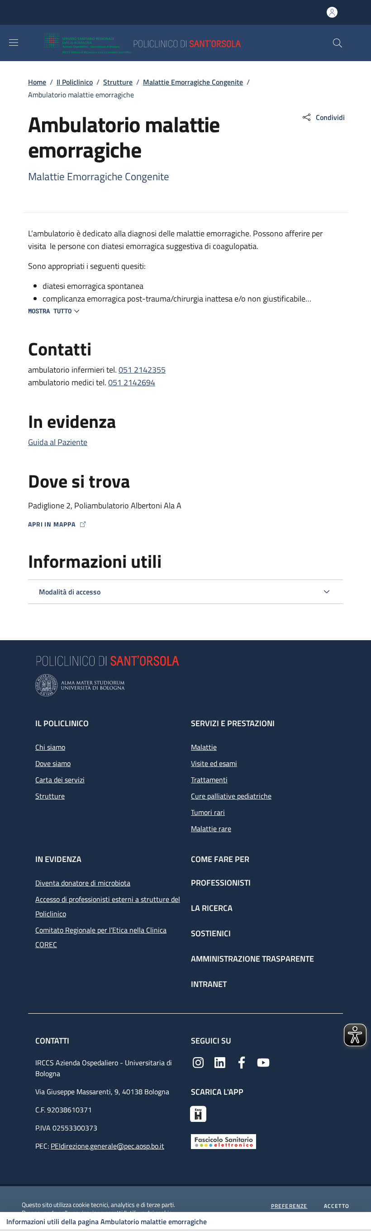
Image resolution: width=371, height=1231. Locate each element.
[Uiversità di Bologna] (185, 685)
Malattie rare (211, 828)
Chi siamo (50, 747)
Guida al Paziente (57, 442)
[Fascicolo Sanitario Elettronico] (223, 1140)
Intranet (209, 984)
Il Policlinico (75, 82)
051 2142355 (142, 370)
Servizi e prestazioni (233, 723)
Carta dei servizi (60, 779)
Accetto (336, 1206)
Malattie (204, 747)
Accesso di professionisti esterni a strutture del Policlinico (107, 906)
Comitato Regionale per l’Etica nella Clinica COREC (100, 937)
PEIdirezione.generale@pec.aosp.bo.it (107, 1145)
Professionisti (221, 883)
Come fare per (220, 859)
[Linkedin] (220, 1061)
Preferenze (289, 1206)
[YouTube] (263, 1061)
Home (37, 82)
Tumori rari (208, 812)
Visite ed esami (214, 763)
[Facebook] (241, 1061)
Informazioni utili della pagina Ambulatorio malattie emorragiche (106, 1221)
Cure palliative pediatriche (231, 795)
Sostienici (211, 933)
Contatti (53, 1041)
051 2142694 (131, 382)
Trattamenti (209, 779)
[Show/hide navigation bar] (13, 42)
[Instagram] (198, 1061)
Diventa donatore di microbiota (82, 882)
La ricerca (212, 908)
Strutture (118, 82)
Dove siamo (53, 763)
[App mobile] (198, 1112)
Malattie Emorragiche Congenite (193, 82)
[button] (337, 43)
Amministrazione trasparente (252, 959)
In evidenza (58, 859)
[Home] (169, 43)
